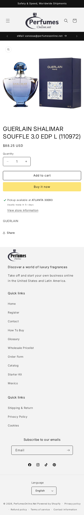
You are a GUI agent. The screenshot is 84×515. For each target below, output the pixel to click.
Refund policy (19, 509)
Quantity (8, 153)
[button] (8, 20)
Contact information (65, 509)
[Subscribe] (68, 450)
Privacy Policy (17, 416)
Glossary (14, 339)
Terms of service (40, 509)
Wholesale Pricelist (21, 347)
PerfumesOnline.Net (25, 503)
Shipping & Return (20, 407)
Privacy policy (72, 503)
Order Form (15, 356)
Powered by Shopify (49, 503)
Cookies (13, 425)
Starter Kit (15, 374)
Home (12, 303)
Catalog (13, 365)
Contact (13, 321)
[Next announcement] (76, 36)
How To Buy (16, 330)
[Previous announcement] (7, 36)
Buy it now (42, 187)
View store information (22, 210)
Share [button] (11, 232)
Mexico (13, 383)
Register (13, 312)
